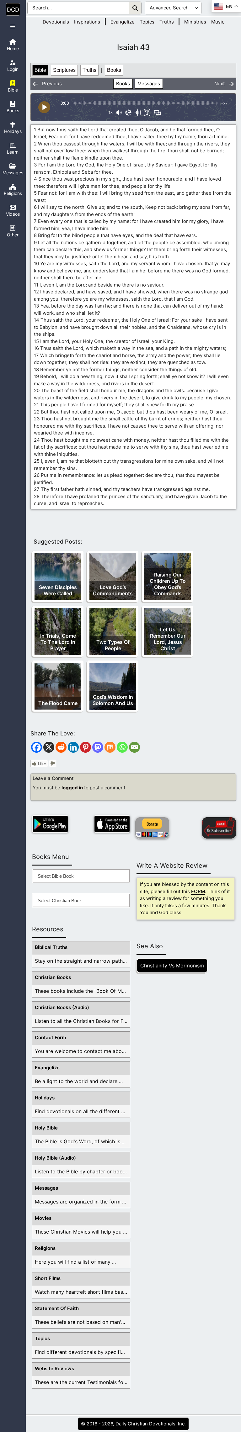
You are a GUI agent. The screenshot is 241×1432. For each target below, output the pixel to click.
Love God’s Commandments (113, 590)
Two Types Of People (113, 645)
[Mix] (109, 747)
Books (114, 70)
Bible (40, 70)
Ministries (195, 22)
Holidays (45, 1098)
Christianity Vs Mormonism (172, 965)
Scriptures (64, 70)
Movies (43, 1218)
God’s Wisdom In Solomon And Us (113, 700)
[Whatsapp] (122, 747)
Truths (166, 22)
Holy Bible (46, 1128)
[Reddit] (61, 747)
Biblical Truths (51, 947)
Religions (45, 1248)
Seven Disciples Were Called (58, 590)
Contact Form (50, 1037)
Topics (147, 22)
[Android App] (50, 824)
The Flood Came (58, 703)
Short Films (48, 1278)
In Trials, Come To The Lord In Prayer (58, 642)
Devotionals (56, 22)
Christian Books (53, 977)
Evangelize (122, 22)
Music (217, 22)
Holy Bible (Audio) (55, 1158)
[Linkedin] (73, 747)
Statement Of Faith (57, 1308)
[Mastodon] (97, 747)
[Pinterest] (85, 747)
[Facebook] (36, 747)
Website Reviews (54, 1368)
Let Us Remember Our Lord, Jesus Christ (167, 638)
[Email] (134, 747)
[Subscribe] (219, 828)
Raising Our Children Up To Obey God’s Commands (168, 584)
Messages (148, 84)
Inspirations (87, 22)
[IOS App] (112, 824)
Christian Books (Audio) (62, 1007)
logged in (72, 788)
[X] (48, 747)
